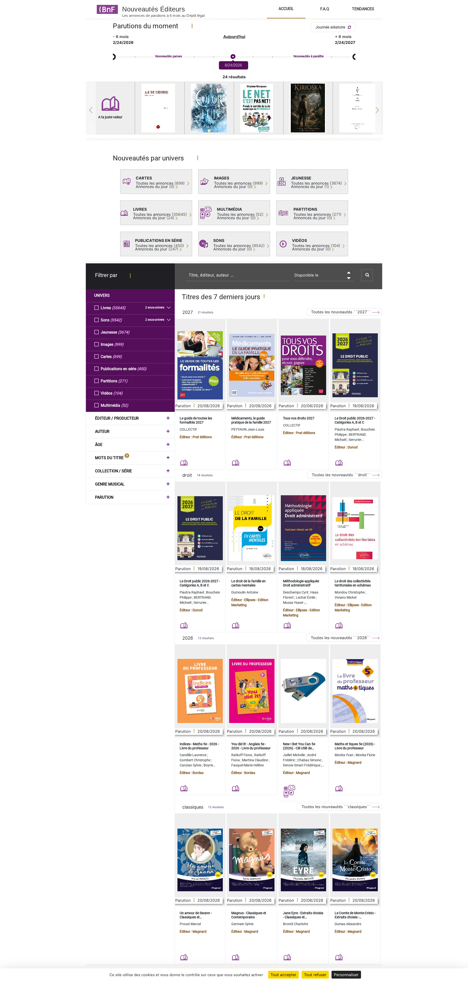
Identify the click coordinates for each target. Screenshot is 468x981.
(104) (118, 393)
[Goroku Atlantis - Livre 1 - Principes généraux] (357, 108)
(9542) (116, 320)
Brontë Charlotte (295, 924)
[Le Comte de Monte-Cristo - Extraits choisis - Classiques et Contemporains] (355, 860)
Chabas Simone (309, 760)
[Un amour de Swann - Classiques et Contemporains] (200, 860)
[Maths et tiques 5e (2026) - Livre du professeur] (355, 691)
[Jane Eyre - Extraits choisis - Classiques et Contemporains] (303, 860)
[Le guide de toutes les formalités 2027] (200, 365)
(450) (141, 369)
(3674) (123, 332)
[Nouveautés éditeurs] (167, 9)
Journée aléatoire (330, 27)
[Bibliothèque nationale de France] (106, 9)
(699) (117, 356)
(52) (124, 405)
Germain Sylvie (242, 924)
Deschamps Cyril (296, 592)
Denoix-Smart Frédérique (302, 765)
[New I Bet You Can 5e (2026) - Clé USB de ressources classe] (303, 691)
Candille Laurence (193, 755)
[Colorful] (209, 108)
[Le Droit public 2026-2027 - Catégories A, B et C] (355, 365)
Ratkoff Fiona (242, 755)
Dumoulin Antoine (244, 592)
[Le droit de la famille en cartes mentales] (251, 528)
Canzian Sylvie (191, 765)
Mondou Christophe (350, 592)
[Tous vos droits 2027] (303, 365)
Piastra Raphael (347, 429)
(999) (119, 344)
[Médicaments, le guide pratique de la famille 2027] (251, 365)
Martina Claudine (255, 760)
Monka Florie (365, 755)
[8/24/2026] (233, 57)
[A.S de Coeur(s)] (159, 108)
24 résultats (234, 76)
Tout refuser (315, 974)
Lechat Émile (306, 597)
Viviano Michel (345, 597)
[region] (234, 110)
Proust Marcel (190, 924)
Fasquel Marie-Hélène (247, 765)
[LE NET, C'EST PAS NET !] (258, 108)
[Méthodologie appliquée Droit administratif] (303, 528)
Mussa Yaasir (293, 602)
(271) (122, 381)
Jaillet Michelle (294, 755)
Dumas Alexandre (348, 924)
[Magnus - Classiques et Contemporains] (251, 860)
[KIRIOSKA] (308, 108)
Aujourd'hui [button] (234, 36)
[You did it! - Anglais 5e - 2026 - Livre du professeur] (251, 691)
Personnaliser (346, 974)
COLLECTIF (188, 429)
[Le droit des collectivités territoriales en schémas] (355, 528)
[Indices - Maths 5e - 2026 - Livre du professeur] (200, 691)
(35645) (119, 308)
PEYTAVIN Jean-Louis (247, 429)
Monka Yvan (344, 755)
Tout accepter (283, 974)
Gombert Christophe (195, 760)
